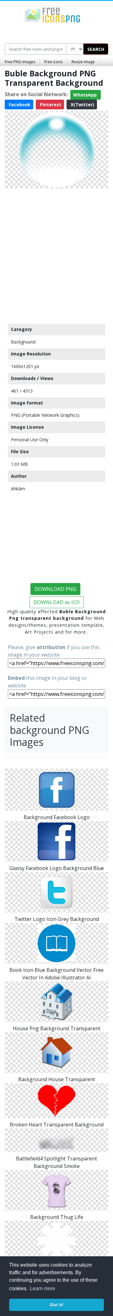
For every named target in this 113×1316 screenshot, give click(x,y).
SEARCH (95, 49)
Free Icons (53, 61)
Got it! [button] (56, 1304)
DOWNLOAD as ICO (57, 602)
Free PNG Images (20, 61)
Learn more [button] (42, 1288)
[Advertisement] (56, 254)
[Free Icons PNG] (52, 14)
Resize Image (83, 61)
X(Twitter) (81, 104)
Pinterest (50, 104)
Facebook (19, 104)
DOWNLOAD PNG (55, 589)
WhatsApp (85, 95)
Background (23, 342)
